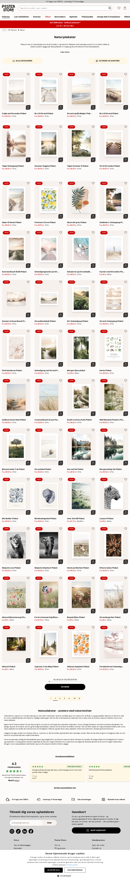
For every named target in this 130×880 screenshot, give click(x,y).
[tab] (119, 8)
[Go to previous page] (50, 698)
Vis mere (65, 687)
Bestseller (18, 848)
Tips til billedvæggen (22, 845)
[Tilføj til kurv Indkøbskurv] (28, 107)
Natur (22, 30)
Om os (57, 845)
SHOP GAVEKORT (98, 830)
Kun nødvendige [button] (75, 870)
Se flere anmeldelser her (65, 788)
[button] (65, 876)
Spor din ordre (98, 845)
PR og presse (60, 848)
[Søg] (110, 8)
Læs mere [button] (65, 52)
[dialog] (65, 865)
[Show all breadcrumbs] (5, 30)
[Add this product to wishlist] (28, 74)
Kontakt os (96, 848)
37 (75, 698)
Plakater (14, 30)
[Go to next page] (79, 698)
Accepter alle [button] (53, 870)
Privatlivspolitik (72, 865)
